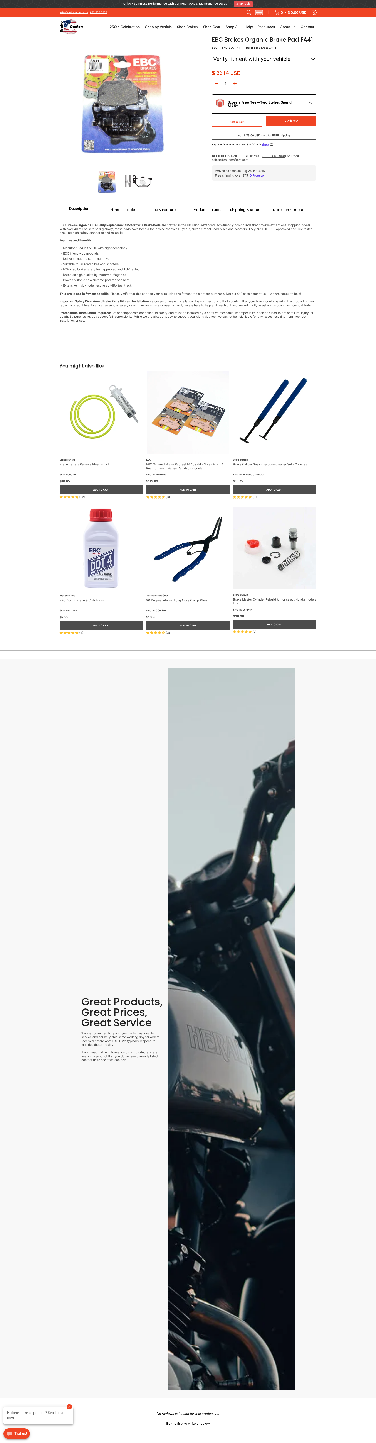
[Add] (234, 82)
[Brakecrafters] (72, 25)
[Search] (249, 10)
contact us (88, 1058)
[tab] (79, 208)
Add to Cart (237, 120)
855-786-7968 (98, 10)
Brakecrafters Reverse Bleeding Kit (84, 463)
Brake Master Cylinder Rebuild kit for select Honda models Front (274, 599)
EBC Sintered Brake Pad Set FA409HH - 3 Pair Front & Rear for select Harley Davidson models (184, 465)
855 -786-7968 (273, 154)
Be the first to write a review (188, 1422)
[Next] (183, 98)
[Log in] (314, 10)
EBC (214, 46)
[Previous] (62, 98)
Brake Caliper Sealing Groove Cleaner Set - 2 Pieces (270, 463)
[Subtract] (216, 82)
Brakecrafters (67, 458)
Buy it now (291, 119)
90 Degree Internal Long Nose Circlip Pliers (177, 598)
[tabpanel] (188, 269)
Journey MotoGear (157, 593)
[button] (259, 10)
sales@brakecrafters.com (74, 10)
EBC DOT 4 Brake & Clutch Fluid (82, 598)
